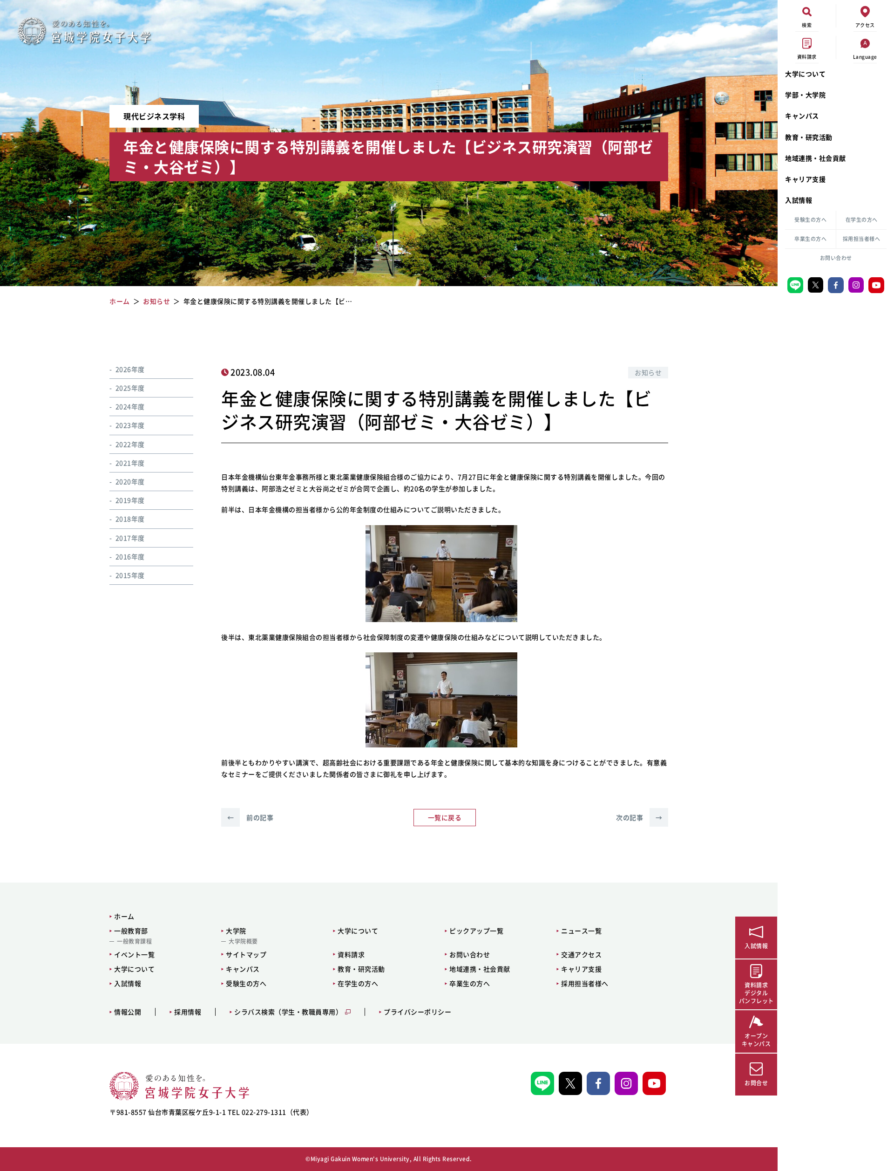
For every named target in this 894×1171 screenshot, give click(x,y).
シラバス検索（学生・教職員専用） (288, 1012)
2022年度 (130, 443)
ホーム (124, 916)
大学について (805, 73)
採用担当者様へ (861, 239)
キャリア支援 (805, 179)
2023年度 (130, 425)
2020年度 (130, 481)
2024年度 (130, 406)
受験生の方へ (810, 220)
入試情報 (798, 200)
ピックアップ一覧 (476, 930)
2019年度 (130, 500)
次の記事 (639, 817)
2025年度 (130, 387)
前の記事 (250, 817)
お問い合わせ (836, 258)
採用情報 (187, 1012)
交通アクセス (581, 954)
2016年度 (130, 556)
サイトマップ (246, 954)
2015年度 (130, 575)
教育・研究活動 (809, 137)
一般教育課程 (134, 941)
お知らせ (648, 372)
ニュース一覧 (581, 930)
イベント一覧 (134, 954)
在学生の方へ (862, 220)
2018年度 (130, 518)
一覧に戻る (445, 817)
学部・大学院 (805, 94)
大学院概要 (243, 941)
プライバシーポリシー (417, 1012)
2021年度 (130, 462)
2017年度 (130, 537)
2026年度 (130, 369)
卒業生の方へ (810, 239)
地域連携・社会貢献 (815, 158)
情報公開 (127, 1012)
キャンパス (802, 115)
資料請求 (351, 954)
